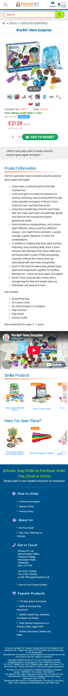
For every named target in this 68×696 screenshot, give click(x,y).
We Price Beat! (26, 527)
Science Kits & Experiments (34, 23)
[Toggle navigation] (5, 4)
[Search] (59, 14)
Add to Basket (42, 137)
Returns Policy (26, 506)
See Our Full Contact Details (33, 584)
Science (13, 23)
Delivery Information (29, 501)
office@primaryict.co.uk (37, 577)
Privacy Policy (26, 511)
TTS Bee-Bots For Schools (32, 601)
